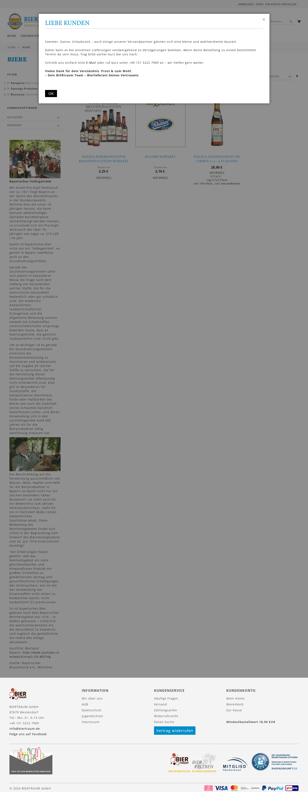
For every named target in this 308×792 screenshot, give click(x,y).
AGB (85, 704)
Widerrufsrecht (166, 716)
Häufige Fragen (166, 698)
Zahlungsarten (165, 710)
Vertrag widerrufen (174, 730)
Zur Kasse (234, 710)
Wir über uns (92, 698)
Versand (160, 704)
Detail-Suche (164, 722)
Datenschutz (92, 710)
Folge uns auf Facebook (28, 734)
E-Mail (91, 63)
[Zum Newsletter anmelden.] (30, 773)
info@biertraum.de (24, 729)
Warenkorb (235, 704)
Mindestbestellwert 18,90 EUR (250, 722)
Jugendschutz (92, 716)
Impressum (91, 722)
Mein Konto (235, 698)
